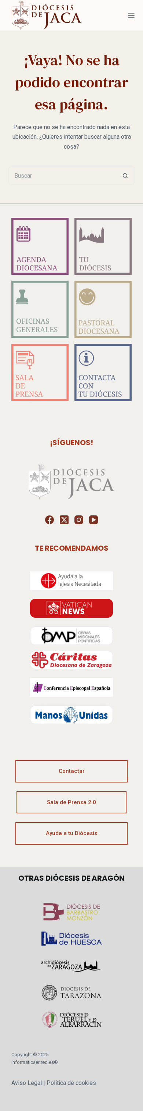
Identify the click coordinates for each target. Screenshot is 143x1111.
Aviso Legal (26, 1082)
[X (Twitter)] (64, 519)
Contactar (72, 771)
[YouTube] (93, 519)
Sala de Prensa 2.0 (71, 802)
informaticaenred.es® (34, 1062)
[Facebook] (49, 519)
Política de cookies (71, 1082)
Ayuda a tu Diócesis (71, 833)
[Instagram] (78, 519)
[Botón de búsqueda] (125, 175)
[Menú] (131, 15)
